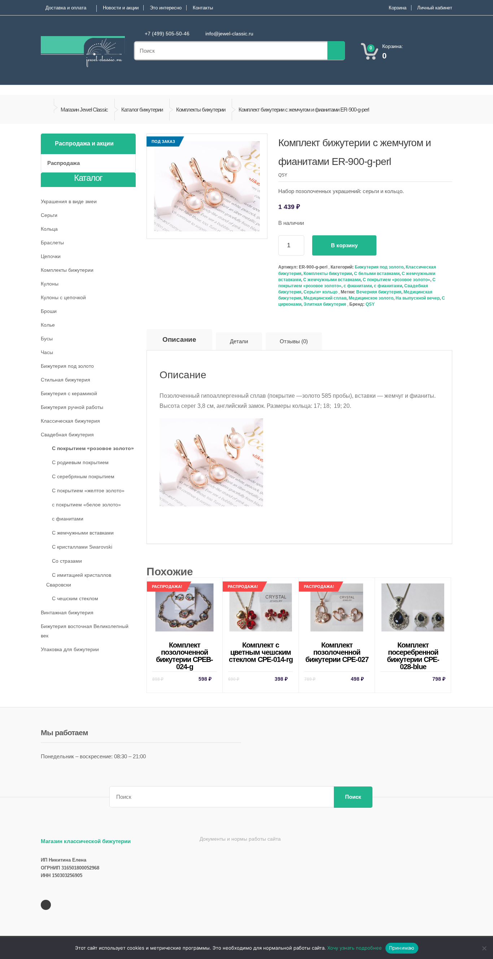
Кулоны (49, 284)
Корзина (397, 7)
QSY (370, 304)
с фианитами (358, 285)
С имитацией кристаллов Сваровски (78, 580)
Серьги (49, 215)
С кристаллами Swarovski (82, 547)
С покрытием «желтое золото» (88, 490)
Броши (49, 311)
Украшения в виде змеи (69, 201)
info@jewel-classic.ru (229, 33)
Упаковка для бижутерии (70, 649)
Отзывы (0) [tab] (294, 341)
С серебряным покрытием (83, 476)
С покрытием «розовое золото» (396, 279)
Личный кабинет (434, 7)
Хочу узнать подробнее (354, 948)
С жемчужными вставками (332, 279)
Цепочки (51, 256)
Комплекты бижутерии (200, 109)
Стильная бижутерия (65, 380)
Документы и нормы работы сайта (240, 839)
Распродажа (63, 163)
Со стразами (67, 561)
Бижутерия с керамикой (69, 393)
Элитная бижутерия (325, 304)
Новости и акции (121, 7)
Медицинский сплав (325, 298)
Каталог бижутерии (142, 109)
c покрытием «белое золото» (86, 504)
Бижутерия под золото (379, 267)
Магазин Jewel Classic (84, 109)
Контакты (203, 7)
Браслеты (52, 242)
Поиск (353, 797)
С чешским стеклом (75, 598)
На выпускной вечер (418, 298)
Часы (47, 352)
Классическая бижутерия (70, 421)
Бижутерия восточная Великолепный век (84, 630)
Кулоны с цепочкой (63, 297)
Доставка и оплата (65, 7)
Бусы (47, 338)
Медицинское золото (371, 298)
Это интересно (166, 7)
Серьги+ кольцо (320, 292)
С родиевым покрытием (80, 462)
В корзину (344, 245)
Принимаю (402, 948)
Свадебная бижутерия (67, 434)
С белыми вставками (377, 273)
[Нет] (484, 948)
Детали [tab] (239, 341)
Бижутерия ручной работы (72, 407)
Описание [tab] (179, 339)
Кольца (49, 229)
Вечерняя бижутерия (378, 292)
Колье (48, 325)
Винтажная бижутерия (67, 612)
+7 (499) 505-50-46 (167, 33)
